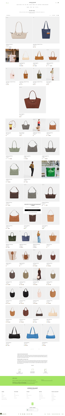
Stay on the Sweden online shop (32, 212)
